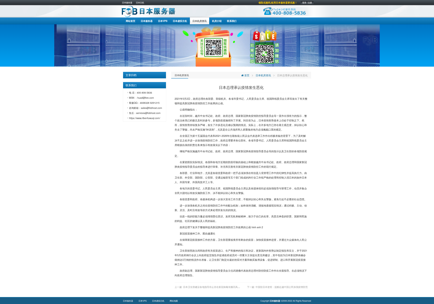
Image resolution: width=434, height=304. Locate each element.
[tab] (144, 75)
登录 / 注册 (307, 2)
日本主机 (140, 2)
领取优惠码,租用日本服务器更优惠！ (278, 2)
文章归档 (131, 75)
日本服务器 (127, 2)
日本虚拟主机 (158, 300)
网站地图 (174, 300)
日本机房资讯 (182, 75)
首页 (246, 75)
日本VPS (143, 300)
